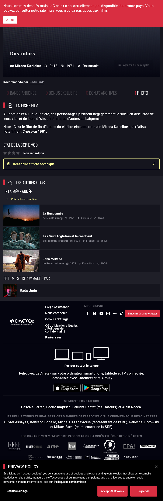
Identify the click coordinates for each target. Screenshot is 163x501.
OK (13, 20)
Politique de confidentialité (70, 482)
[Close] (156, 466)
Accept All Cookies (112, 491)
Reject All (143, 491)
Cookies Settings (17, 491)
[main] (81, 480)
